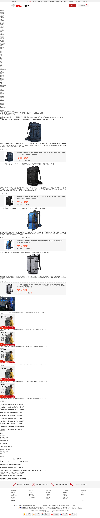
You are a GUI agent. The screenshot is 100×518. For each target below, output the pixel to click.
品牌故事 (2, 17)
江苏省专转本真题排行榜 (6, 446)
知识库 (18, 480)
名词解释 (2, 13)
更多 (1, 19)
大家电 (12, 498)
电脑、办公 (2, 76)
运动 (1, 62)
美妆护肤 (2, 90)
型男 (1, 61)
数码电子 (2, 33)
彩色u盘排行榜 (3, 443)
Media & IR (84, 505)
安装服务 (2, 12)
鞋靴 (1, 99)
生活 (1, 52)
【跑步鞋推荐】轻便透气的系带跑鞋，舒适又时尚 (12, 407)
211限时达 (31, 494)
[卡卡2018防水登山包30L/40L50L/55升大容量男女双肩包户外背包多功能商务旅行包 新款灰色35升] (33, 264)
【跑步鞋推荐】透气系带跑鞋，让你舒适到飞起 (11, 404)
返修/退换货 (65, 497)
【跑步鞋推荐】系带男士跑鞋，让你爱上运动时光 (12, 426)
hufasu (2, 456)
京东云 (55, 511)
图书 (1, 106)
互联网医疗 (2, 44)
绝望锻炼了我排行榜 (5, 449)
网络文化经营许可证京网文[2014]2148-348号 (55, 508)
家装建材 (2, 86)
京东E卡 (82, 497)
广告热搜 (24, 480)
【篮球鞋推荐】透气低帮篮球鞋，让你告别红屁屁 (12, 421)
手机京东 (64, 1)
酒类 (1, 88)
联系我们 (20, 505)
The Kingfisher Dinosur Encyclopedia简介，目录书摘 (14, 461)
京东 (21, 6)
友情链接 (49, 505)
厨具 (1, 74)
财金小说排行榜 (4, 452)
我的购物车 (83, 5)
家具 (1, 83)
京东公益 (73, 505)
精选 (1, 48)
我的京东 (45, 1)
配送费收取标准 (32, 497)
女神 (1, 59)
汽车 (1, 64)
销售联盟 (54, 505)
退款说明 (65, 495)
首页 (5, 111)
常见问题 (2, 15)
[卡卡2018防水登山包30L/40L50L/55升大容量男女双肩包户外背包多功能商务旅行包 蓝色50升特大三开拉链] (33, 131)
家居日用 (2, 82)
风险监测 (63, 505)
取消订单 (65, 498)
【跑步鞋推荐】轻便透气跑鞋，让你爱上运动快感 (12, 409)
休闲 (1, 68)
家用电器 (2, 72)
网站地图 (15, 480)
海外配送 (30, 498)
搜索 (72, 5)
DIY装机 (82, 494)
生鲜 (1, 95)
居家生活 (2, 26)
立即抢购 (2, 313)
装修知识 (2, 27)
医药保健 (2, 100)
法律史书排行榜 (4, 440)
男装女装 (2, 31)
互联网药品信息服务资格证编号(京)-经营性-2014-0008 (56, 507)
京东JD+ (82, 500)
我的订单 (40, 1)
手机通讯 (2, 104)
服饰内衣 (2, 78)
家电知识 (2, 23)
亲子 (1, 55)
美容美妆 (2, 24)
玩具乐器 (2, 97)
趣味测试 (2, 47)
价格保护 (65, 494)
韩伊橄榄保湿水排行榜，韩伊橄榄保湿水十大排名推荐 (13, 478)
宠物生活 (2, 75)
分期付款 (48, 495)
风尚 (1, 54)
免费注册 (34, 1)
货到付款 (48, 492)
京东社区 (58, 505)
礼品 (1, 89)
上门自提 (30, 492)
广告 (1, 71)
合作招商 (30, 505)
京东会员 (52, 1)
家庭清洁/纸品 (3, 85)
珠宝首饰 (2, 103)
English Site (78, 505)
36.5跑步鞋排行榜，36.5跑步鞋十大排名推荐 (11, 415)
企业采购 (58, 1)
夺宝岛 (82, 492)
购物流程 (13, 492)
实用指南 (2, 10)
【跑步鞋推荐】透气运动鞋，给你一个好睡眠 (11, 418)
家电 (1, 66)
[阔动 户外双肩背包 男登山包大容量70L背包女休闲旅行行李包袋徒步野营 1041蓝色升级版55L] (33, 220)
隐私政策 (68, 505)
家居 (1, 65)
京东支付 (51, 511)
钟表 (1, 102)
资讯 (1, 45)
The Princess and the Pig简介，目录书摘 (10, 459)
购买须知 (2, 16)
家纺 (1, 81)
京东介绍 (2, 110)
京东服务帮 (2, 36)
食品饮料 (2, 96)
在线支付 (48, 494)
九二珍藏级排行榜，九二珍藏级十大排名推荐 (11, 475)
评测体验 (2, 20)
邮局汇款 (48, 497)
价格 (7, 480)
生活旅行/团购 (14, 495)
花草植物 (2, 41)
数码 (1, 57)
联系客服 (13, 500)
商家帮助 (34, 505)
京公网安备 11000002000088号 (28, 507)
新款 (21, 480)
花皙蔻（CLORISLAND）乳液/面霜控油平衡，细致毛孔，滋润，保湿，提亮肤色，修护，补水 (23, 470)
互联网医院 (2, 43)
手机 (1, 51)
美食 (1, 58)
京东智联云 (10, 480)
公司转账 (48, 498)
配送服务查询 (31, 495)
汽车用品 (2, 93)
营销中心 (39, 505)
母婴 (1, 92)
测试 (1, 109)
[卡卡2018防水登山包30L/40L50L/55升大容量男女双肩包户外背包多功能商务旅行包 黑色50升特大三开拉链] (33, 176)
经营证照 (67, 510)
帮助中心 (2, 22)
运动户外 (2, 34)
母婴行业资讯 (3, 107)
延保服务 (82, 495)
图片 (2, 480)
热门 (1, 50)
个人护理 (2, 79)
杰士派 (1, 433)
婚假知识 (2, 40)
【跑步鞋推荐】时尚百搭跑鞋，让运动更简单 (11, 429)
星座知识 (2, 38)
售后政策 (65, 492)
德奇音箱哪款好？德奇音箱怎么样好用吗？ (10, 464)
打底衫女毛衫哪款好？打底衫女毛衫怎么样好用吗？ (12, 473)
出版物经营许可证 (40, 508)
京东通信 (82, 498)
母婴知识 (2, 30)
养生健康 (2, 29)
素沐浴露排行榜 (4, 438)
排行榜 (27, 480)
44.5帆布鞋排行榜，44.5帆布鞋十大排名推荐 (11, 423)
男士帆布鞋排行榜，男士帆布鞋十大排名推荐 (11, 412)
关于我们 (15, 505)
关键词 (4, 480)
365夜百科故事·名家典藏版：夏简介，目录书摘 (11, 467)
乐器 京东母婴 (3, 69)
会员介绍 (13, 494)
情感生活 (2, 37)
